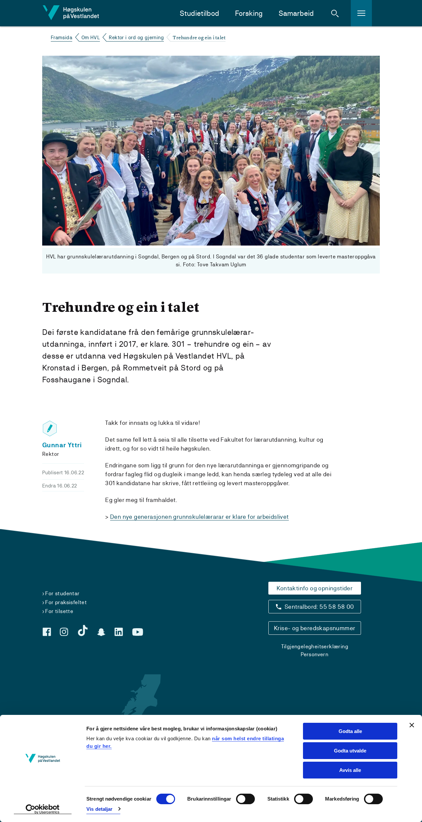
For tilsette (59, 611)
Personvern (314, 654)
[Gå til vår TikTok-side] (83, 630)
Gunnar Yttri (62, 445)
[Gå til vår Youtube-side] (137, 632)
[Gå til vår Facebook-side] (46, 631)
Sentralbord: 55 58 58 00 (319, 606)
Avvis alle (350, 770)
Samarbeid (296, 13)
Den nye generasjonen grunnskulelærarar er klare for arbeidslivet (199, 516)
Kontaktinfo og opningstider (314, 588)
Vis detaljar (99, 809)
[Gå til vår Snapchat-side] (101, 632)
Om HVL (90, 37)
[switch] (245, 799)
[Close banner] (411, 725)
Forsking (249, 13)
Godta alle (350, 731)
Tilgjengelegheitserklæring (314, 646)
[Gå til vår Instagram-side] (64, 631)
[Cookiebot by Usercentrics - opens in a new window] (43, 809)
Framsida (61, 37)
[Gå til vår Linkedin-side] (118, 631)
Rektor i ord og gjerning (136, 37)
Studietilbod (199, 13)
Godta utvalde (350, 750)
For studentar (62, 593)
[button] (335, 13)
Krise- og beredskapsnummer (314, 628)
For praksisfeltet (66, 602)
